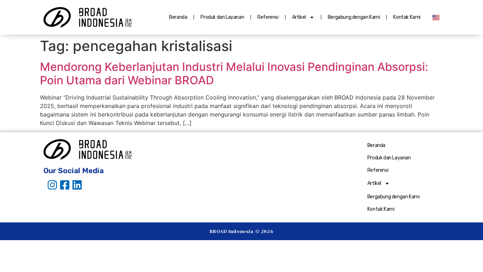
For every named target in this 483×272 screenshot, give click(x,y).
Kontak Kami (406, 17)
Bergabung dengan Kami (354, 17)
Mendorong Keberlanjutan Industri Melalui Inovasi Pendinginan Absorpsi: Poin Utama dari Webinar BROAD (234, 73)
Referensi (267, 17)
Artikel (299, 17)
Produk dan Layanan (222, 17)
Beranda (178, 17)
